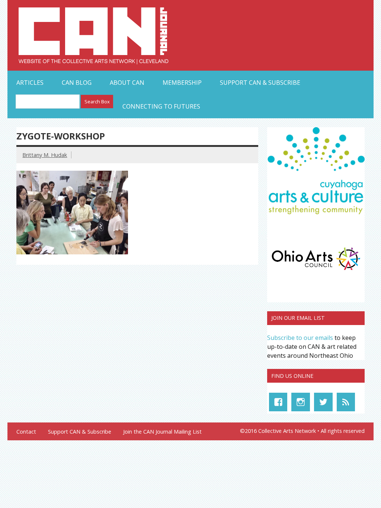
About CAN (127, 82)
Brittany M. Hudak (44, 154)
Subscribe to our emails (300, 338)
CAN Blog (77, 82)
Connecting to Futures (161, 106)
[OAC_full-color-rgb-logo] (316, 271)
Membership (182, 82)
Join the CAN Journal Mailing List (162, 431)
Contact (26, 431)
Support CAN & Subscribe (260, 82)
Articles (30, 82)
